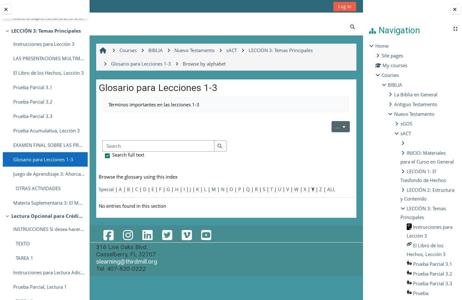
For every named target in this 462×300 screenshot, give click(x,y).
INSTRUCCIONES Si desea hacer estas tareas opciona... (49, 229)
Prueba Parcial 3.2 (32, 102)
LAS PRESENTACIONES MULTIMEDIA (49, 58)
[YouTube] (206, 235)
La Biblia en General (415, 94)
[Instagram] (128, 235)
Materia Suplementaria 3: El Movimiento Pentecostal (49, 203)
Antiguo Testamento (415, 104)
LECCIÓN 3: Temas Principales (46, 31)
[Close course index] (7, 9)
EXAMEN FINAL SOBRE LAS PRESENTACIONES (49, 145)
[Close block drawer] (455, 9)
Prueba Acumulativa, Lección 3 (46, 130)
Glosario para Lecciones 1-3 (43, 159)
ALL (331, 189)
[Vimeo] (186, 235)
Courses (390, 75)
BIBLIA (395, 85)
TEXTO (21, 243)
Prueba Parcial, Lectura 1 (40, 287)
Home (381, 46)
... (342, 126)
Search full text (128, 155)
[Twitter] (167, 235)
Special (106, 189)
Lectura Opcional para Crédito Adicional (48, 216)
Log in (344, 6)
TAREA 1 (23, 258)
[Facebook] (108, 235)
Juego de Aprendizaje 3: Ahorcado (49, 174)
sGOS (406, 124)
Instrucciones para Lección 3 (43, 44)
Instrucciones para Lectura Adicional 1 (49, 272)
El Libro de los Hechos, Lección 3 (48, 73)
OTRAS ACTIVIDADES (37, 188)
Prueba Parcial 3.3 (32, 116)
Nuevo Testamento (414, 114)
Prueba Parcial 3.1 (32, 87)
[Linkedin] (147, 235)
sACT (405, 133)
